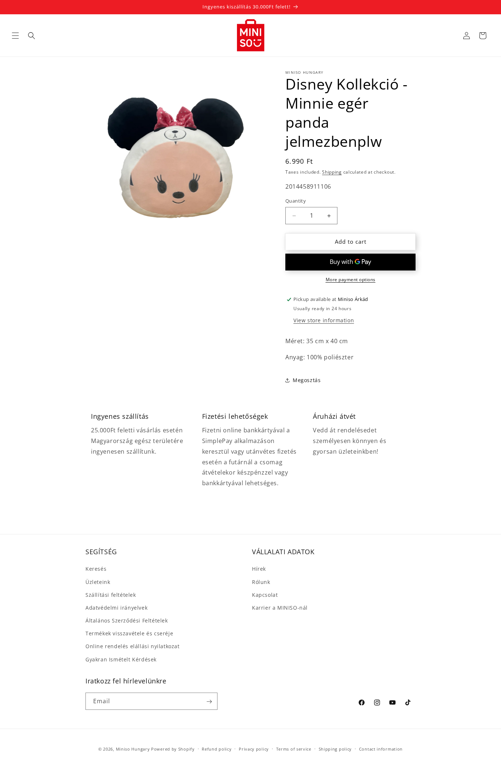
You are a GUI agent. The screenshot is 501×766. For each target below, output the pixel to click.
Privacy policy (254, 748)
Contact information (381, 748)
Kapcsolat (265, 594)
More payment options (351, 279)
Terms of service (293, 748)
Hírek (259, 569)
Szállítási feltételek (110, 594)
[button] (15, 36)
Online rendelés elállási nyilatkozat (132, 646)
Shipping (332, 172)
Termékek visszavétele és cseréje (129, 633)
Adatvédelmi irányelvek (116, 607)
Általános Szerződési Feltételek (126, 620)
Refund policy (216, 748)
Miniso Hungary (133, 749)
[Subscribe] (209, 701)
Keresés (95, 569)
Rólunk (261, 581)
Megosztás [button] (307, 380)
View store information (323, 320)
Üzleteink (97, 581)
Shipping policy (335, 748)
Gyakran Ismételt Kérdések (121, 659)
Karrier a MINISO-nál (280, 607)
